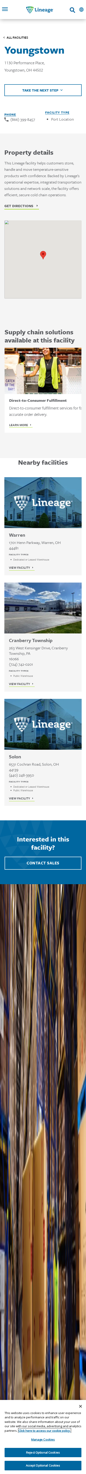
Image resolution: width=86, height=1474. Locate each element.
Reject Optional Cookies (43, 1452)
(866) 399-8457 (22, 119)
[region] (43, 1437)
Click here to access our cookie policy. (45, 1431)
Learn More (18, 425)
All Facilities (17, 37)
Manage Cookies (43, 1439)
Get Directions (18, 205)
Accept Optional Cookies (43, 1465)
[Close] (80, 1406)
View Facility (19, 567)
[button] (43, 255)
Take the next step (40, 90)
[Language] (81, 9)
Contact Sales (43, 863)
